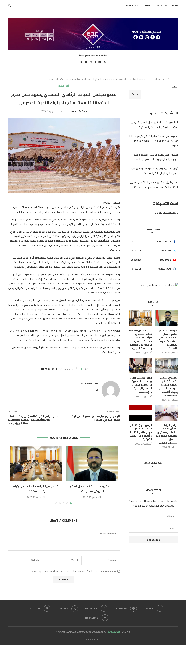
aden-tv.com (79, 111)
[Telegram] (99, 63)
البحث (174, 86)
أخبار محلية (159, 79)
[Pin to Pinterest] (49, 369)
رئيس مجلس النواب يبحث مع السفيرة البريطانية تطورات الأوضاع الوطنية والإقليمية (154, 170)
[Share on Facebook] (56, 369)
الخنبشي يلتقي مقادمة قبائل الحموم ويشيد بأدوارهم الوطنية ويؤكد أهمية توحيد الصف (156, 157)
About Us (162, 5)
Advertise (132, 5)
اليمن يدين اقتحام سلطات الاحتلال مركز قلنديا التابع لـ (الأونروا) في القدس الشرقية (140, 432)
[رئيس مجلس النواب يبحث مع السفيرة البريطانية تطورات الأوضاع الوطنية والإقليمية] (140, 365)
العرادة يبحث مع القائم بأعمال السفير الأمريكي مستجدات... (92, 488)
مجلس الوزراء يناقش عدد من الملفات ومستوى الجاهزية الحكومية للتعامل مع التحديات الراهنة (154, 184)
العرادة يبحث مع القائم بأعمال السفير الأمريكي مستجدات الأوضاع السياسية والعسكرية (154, 124)
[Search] (9, 5)
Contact (147, 5)
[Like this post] (60, 369)
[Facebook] (95, 63)
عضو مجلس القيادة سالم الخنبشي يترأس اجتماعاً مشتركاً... (35, 488)
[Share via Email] (42, 369)
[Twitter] (91, 63)
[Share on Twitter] (53, 369)
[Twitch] (104, 63)
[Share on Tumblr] (46, 369)
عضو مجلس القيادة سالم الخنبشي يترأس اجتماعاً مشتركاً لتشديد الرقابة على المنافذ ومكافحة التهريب (153, 141)
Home (175, 5)
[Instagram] (81, 63)
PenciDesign (113, 631)
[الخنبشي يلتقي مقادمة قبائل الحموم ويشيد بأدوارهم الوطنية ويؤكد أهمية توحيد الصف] (166, 365)
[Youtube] (86, 63)
